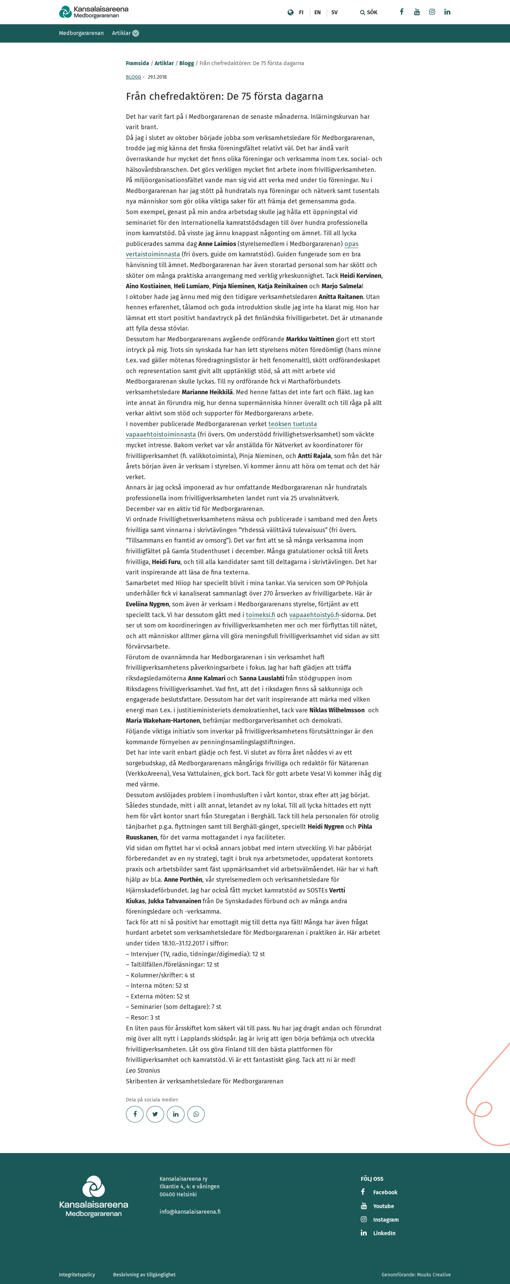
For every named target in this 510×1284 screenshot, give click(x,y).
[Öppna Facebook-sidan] (401, 12)
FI (301, 12)
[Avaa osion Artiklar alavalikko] (135, 33)
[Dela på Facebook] (135, 1114)
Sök (371, 12)
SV (334, 12)
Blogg (186, 63)
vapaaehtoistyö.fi (314, 615)
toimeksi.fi (260, 615)
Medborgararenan (81, 33)
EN (317, 12)
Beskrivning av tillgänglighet (144, 1275)
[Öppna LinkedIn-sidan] (447, 12)
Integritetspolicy (77, 1275)
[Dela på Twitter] (155, 1114)
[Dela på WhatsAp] (196, 1114)
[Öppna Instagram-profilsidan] (432, 12)
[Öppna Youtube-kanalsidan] (417, 12)
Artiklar (121, 33)
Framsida (137, 63)
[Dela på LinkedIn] (176, 1114)
